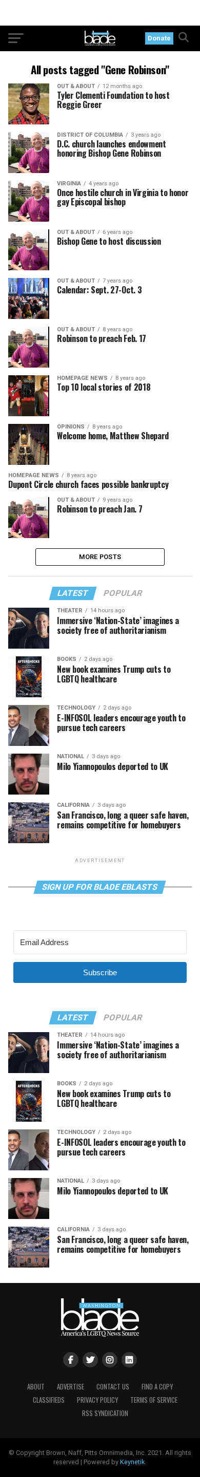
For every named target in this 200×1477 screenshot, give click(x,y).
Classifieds (49, 1400)
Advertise (70, 1387)
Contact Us (112, 1387)
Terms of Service (153, 1400)
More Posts (100, 557)
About (36, 1387)
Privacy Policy (97, 1400)
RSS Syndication (105, 1413)
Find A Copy (157, 1387)
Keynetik (132, 1462)
